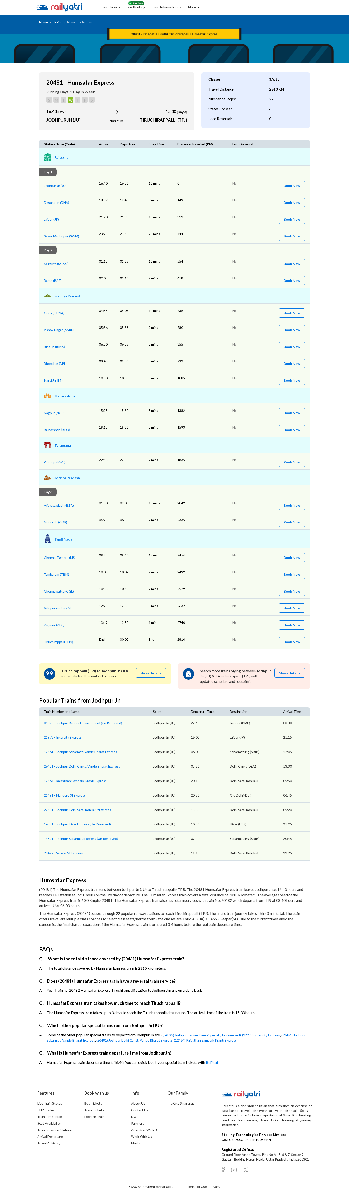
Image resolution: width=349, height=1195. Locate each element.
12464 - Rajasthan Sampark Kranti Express (75, 781)
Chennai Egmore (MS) (60, 558)
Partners (137, 1123)
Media (135, 1143)
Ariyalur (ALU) (54, 625)
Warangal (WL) (54, 462)
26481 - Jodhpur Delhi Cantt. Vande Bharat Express (82, 766)
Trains (57, 22)
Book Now (292, 186)
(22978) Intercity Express (261, 1035)
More (192, 7)
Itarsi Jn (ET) (53, 380)
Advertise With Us (145, 1130)
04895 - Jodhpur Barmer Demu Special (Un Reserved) (83, 723)
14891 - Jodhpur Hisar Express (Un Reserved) (77, 824)
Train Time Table (49, 1117)
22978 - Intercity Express (63, 737)
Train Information (165, 7)
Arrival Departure (50, 1137)
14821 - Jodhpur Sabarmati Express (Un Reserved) (81, 839)
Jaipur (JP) (51, 219)
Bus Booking (136, 7)
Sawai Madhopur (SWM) (61, 236)
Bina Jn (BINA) (54, 347)
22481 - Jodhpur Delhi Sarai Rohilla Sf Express (77, 810)
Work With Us (141, 1137)
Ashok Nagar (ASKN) (59, 330)
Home (43, 22)
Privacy (214, 1187)
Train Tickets (110, 7)
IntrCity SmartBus (180, 1103)
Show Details (150, 673)
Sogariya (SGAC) (56, 264)
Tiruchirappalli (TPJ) (58, 642)
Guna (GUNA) (54, 313)
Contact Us (139, 1110)
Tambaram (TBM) (56, 574)
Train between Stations (54, 1130)
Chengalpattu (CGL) (59, 591)
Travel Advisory (48, 1143)
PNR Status (46, 1110)
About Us (138, 1103)
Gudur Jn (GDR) (55, 522)
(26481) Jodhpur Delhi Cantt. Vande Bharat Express (134, 1040)
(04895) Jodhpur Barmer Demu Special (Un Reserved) (202, 1035)
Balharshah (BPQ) (57, 430)
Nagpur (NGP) (54, 413)
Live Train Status (49, 1103)
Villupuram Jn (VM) (57, 608)
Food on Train (94, 1117)
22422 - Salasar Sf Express (63, 853)
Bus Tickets (93, 1103)
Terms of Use (197, 1187)
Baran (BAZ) (53, 280)
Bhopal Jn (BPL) (55, 363)
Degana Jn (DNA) (56, 202)
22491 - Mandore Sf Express (65, 795)
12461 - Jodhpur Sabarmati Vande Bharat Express (80, 752)
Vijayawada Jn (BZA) (59, 505)
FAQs (135, 1117)
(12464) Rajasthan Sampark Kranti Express (205, 1040)
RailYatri (212, 1063)
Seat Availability (49, 1123)
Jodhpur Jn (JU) (55, 186)
